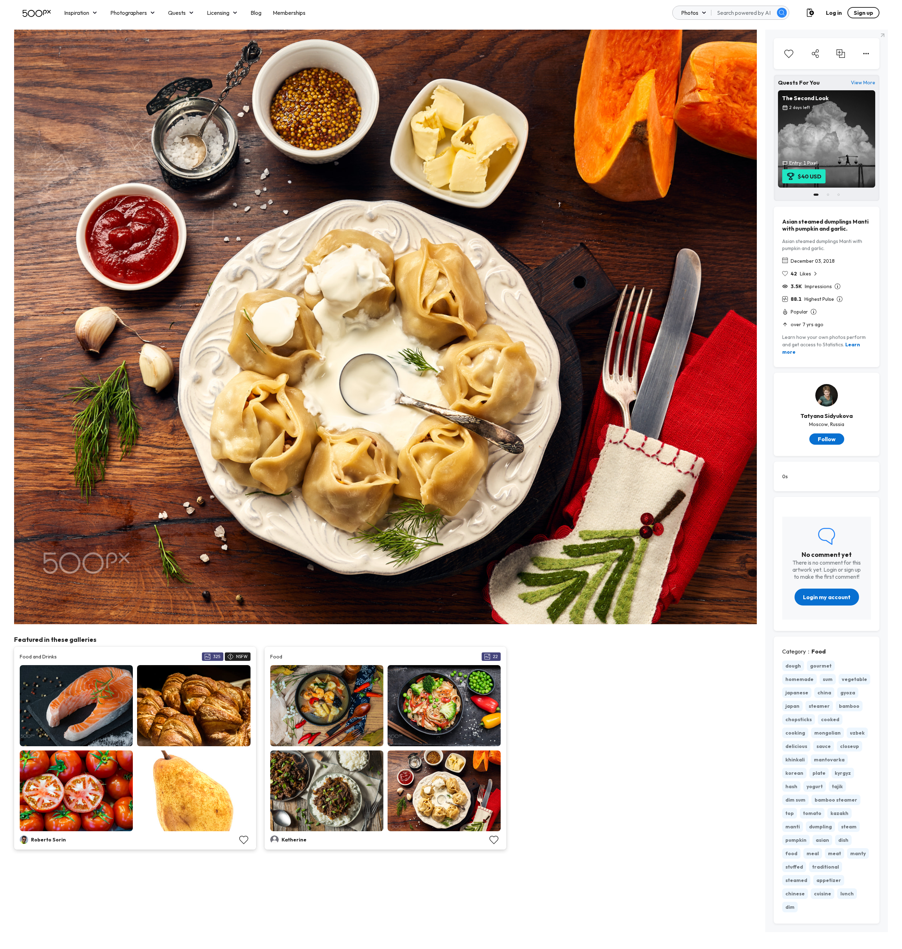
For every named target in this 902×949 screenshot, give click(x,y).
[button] (781, 12)
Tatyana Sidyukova (827, 415)
